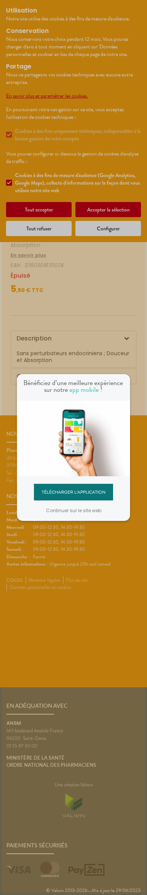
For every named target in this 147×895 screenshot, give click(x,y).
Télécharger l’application (74, 491)
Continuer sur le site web (73, 510)
